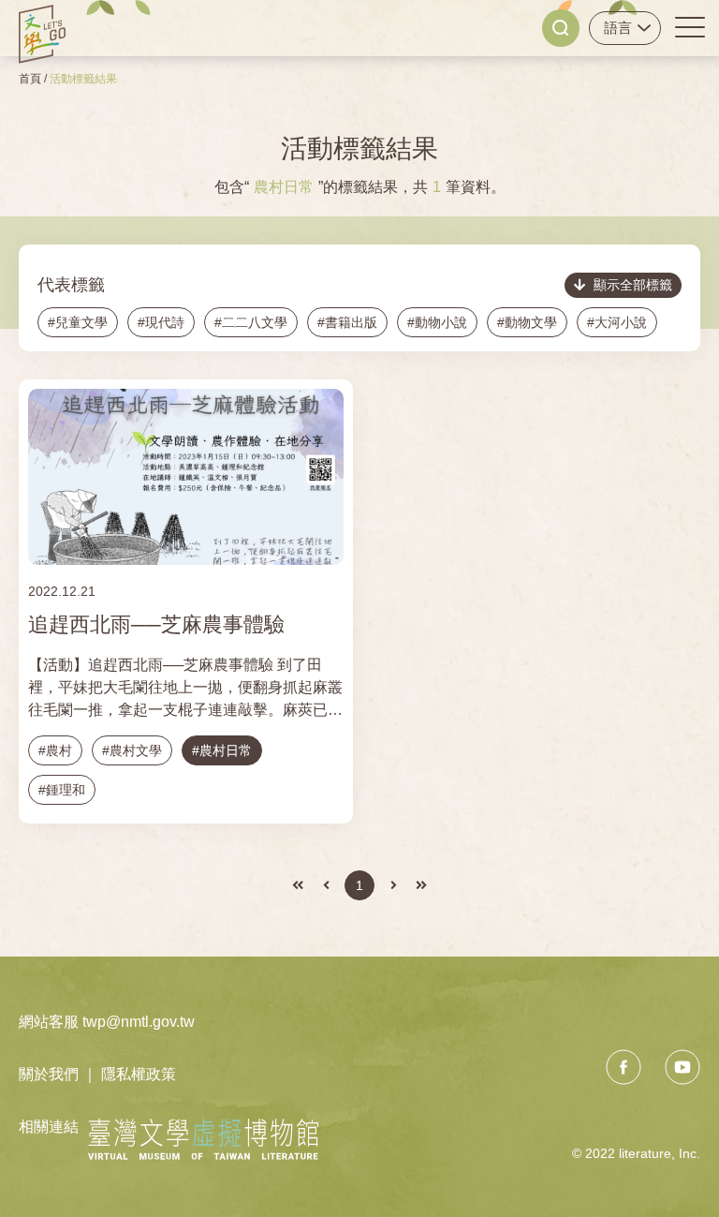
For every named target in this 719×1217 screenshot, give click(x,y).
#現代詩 (161, 322)
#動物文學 (527, 322)
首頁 (30, 78)
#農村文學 (132, 750)
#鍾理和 (61, 789)
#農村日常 (222, 750)
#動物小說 (437, 322)
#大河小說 (617, 322)
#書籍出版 (347, 322)
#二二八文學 (250, 322)
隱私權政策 (138, 1074)
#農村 (55, 750)
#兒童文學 (78, 322)
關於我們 (49, 1074)
